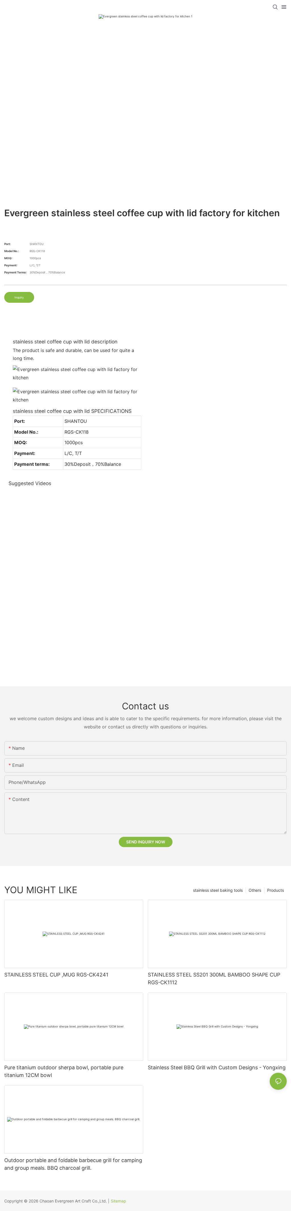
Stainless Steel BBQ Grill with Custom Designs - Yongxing (217, 1067)
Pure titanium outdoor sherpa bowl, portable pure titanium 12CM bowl (63, 1071)
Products (275, 890)
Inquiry (19, 297)
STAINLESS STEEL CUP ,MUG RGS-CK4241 (56, 975)
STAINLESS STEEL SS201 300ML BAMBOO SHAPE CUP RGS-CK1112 (214, 978)
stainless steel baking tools (218, 890)
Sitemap (118, 1200)
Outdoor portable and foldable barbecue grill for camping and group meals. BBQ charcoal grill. (73, 1164)
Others (255, 890)
